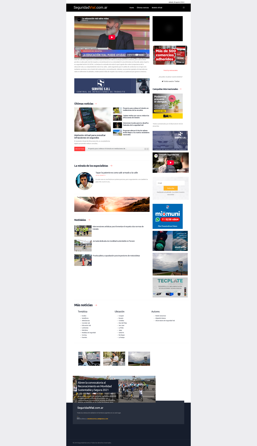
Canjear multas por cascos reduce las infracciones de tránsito (136, 117)
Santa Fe (121, 332)
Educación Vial (86, 325)
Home (132, 8)
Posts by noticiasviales (171, 70)
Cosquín (121, 316)
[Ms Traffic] (171, 241)
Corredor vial (86, 323)
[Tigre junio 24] (171, 55)
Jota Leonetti (101, 175)
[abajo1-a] (89, 359)
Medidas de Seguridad (89, 332)
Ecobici (84, 316)
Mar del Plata (123, 323)
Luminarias (85, 328)
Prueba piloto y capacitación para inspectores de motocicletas (116, 255)
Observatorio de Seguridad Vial (165, 320)
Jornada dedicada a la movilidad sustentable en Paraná (113, 241)
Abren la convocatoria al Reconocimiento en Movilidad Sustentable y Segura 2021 (95, 386)
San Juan (121, 325)
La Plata (121, 328)
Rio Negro (122, 335)
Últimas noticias (143, 8)
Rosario (121, 318)
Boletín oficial (157, 8)
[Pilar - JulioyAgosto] (171, 216)
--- (77, 416)
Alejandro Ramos (160, 318)
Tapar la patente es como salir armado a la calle (117, 172)
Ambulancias (86, 320)
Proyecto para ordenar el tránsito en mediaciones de (107, 148)
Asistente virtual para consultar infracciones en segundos (90, 136)
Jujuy (120, 330)
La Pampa (121, 337)
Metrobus (85, 330)
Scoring (84, 335)
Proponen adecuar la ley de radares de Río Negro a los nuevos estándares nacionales (136, 133)
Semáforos (85, 318)
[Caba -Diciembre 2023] (171, 106)
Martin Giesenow (160, 316)
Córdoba (121, 320)
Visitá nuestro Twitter (171, 81)
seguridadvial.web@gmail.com (97, 418)
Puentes (84, 337)
